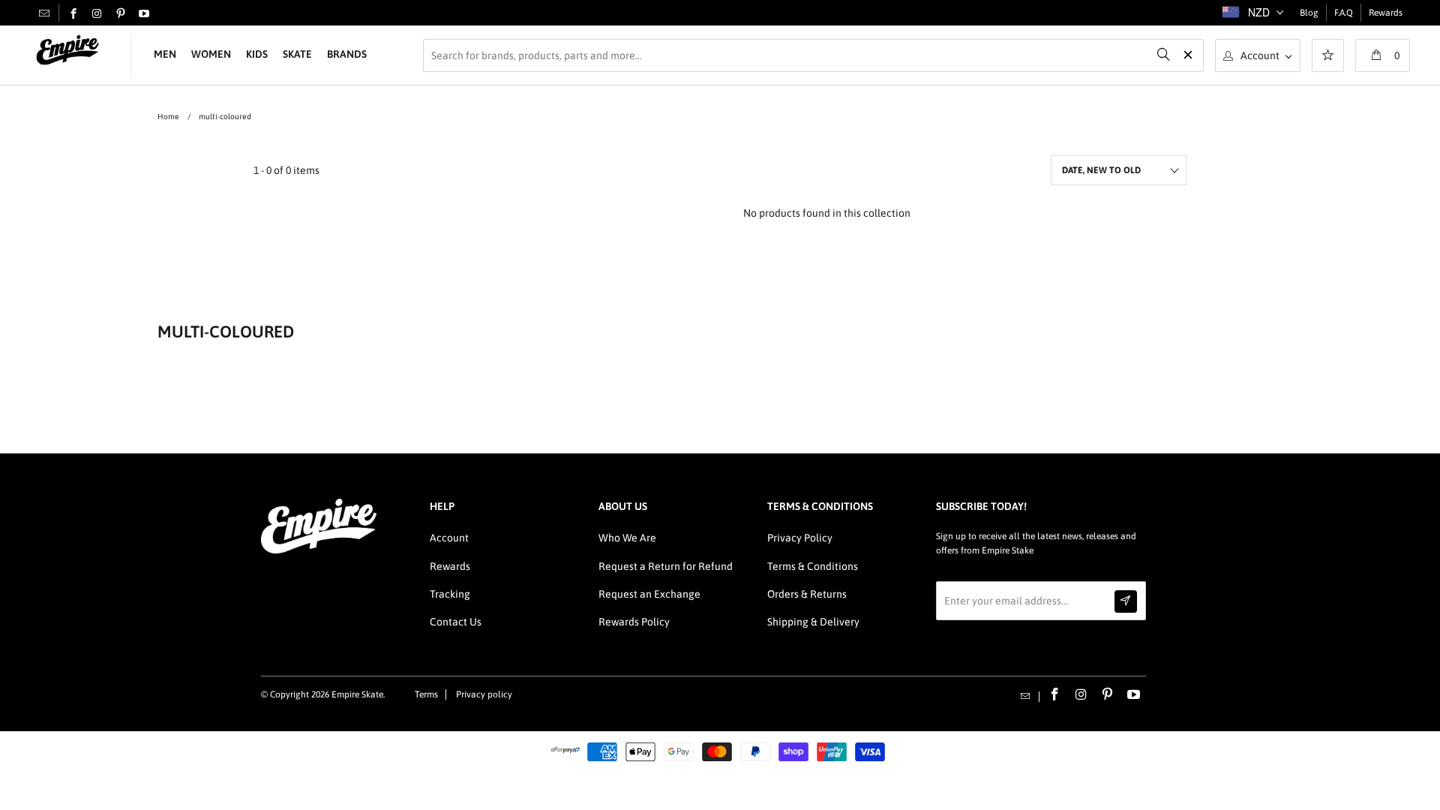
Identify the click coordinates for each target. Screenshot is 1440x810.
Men (165, 54)
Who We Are (627, 538)
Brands (347, 54)
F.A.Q (1343, 13)
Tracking (450, 594)
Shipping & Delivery (813, 622)
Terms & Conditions (812, 566)
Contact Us (456, 622)
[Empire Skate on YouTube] (144, 14)
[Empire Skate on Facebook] (73, 14)
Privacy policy (484, 694)
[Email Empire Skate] (44, 12)
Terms (426, 694)
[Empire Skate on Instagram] (97, 14)
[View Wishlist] (1328, 57)
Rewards (1385, 13)
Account (449, 538)
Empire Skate (357, 694)
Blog (1309, 13)
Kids (257, 54)
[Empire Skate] (67, 50)
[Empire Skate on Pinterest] (121, 14)
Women (211, 54)
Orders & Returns (807, 594)
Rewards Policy (634, 622)
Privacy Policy (799, 538)
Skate (297, 54)
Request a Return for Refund (665, 566)
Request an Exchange (649, 594)
